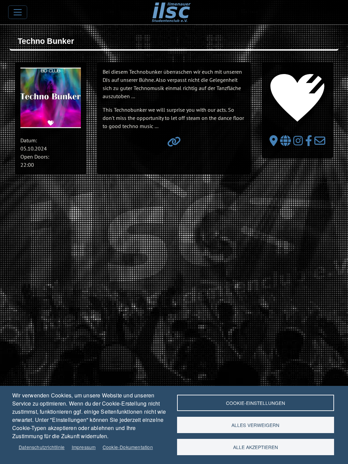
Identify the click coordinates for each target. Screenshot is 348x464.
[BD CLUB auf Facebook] (308, 142)
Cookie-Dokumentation (128, 447)
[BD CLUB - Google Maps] (273, 142)
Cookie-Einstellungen (255, 402)
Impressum (84, 447)
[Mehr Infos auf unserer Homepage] (174, 143)
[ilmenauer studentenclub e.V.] (171, 7)
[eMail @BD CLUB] (319, 142)
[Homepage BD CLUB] (285, 142)
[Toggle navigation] (17, 12)
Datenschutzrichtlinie (42, 447)
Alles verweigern (255, 425)
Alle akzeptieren (255, 447)
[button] (50, 98)
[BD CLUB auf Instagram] (298, 142)
